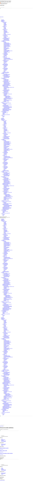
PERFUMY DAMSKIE (5, 75)
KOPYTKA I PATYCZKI (7, 45)
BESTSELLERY (3, 119)
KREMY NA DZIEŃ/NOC (8, 195)
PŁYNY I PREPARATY (6, 48)
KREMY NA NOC (7, 97)
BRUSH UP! (5, 61)
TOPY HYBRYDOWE (5, 64)
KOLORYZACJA (5, 103)
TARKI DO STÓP (6, 51)
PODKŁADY (5, 130)
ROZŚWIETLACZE (6, 32)
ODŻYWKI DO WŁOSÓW (6, 204)
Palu (3, 215)
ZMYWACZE (5, 53)
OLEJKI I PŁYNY (6, 80)
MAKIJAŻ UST (4, 133)
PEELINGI (5, 99)
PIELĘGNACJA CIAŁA (6, 181)
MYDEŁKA (5, 24)
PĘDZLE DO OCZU (6, 39)
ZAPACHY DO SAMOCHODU (6, 114)
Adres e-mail (1, 477)
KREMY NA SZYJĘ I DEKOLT (7, 197)
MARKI (2, 115)
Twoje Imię (1, 457)
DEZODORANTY (6, 86)
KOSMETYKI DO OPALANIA (6, 183)
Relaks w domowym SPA (3, 450)
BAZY (5, 125)
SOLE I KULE (5, 190)
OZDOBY (4, 155)
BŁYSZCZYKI (5, 35)
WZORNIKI (5, 52)
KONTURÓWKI (6, 134)
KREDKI (5, 28)
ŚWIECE (4, 113)
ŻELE (4, 124)
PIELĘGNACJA (3, 176)
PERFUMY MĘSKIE (5, 172)
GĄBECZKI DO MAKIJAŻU (6, 40)
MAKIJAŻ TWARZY (5, 29)
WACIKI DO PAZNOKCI (7, 150)
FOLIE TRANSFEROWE (7, 156)
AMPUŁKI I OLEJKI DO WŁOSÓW (7, 201)
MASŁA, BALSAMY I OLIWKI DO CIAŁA (9, 87)
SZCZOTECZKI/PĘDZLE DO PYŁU (8, 149)
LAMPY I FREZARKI (5, 162)
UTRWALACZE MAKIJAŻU (7, 34)
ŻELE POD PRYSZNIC (6, 84)
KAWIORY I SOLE (6, 79)
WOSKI (3, 212)
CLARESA (5, 55)
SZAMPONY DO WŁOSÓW (6, 108)
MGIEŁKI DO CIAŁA (6, 77)
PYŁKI (5, 158)
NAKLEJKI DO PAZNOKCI (7, 58)
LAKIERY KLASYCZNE (5, 170)
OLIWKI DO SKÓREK (6, 144)
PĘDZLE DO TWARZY (6, 138)
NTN (4, 161)
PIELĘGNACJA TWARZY (6, 92)
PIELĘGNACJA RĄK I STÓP (6, 90)
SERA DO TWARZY (6, 100)
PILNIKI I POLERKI (6, 47)
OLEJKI (5, 135)
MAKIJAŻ (2, 21)
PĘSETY (5, 145)
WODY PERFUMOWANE (7, 74)
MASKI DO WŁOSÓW (5, 105)
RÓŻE (4, 131)
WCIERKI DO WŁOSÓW (6, 209)
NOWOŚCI (2, 19)
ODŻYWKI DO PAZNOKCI (6, 72)
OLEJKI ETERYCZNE (5, 211)
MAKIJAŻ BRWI (5, 120)
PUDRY (5, 33)
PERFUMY (2, 73)
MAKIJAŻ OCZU (5, 26)
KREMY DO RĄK (6, 189)
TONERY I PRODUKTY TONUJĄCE (7, 207)
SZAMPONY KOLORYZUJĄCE (8, 203)
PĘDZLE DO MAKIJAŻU (6, 38)
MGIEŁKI (5, 193)
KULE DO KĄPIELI (6, 178)
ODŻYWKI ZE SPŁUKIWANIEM (8, 107)
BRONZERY (5, 30)
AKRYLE (5, 42)
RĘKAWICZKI (5, 147)
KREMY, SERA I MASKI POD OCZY (8, 98)
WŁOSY (2, 102)
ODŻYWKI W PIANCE (6, 206)
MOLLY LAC (5, 56)
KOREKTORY (5, 31)
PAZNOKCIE (2, 139)
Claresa (3, 116)
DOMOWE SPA (4, 78)
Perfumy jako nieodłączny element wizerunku (6, 453)
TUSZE (5, 127)
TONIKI (5, 101)
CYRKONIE (5, 57)
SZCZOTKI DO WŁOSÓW (6, 110)
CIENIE (5, 23)
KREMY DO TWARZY (6, 82)
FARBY (5, 104)
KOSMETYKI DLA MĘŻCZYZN (6, 179)
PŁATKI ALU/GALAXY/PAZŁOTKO (8, 59)
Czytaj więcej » (1, 449)
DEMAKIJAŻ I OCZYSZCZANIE (8, 192)
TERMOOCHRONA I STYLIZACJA (7, 109)
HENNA (5, 121)
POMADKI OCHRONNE (7, 136)
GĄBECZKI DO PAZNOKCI (7, 43)
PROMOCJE (2, 20)
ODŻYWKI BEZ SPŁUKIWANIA (8, 106)
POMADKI (5, 37)
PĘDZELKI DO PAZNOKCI (7, 46)
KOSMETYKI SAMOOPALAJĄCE (7, 85)
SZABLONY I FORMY (6, 148)
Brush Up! (4, 214)
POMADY (5, 25)
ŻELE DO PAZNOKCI (5, 68)
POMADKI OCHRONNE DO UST (8, 198)
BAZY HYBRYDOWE (5, 152)
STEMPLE (5, 49)
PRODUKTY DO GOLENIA (7, 83)
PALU (4, 71)
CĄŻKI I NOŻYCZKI (6, 141)
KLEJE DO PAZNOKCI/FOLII (7, 44)
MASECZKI (5, 94)
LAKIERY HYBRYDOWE (6, 60)
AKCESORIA (4, 41)
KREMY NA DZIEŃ (7, 96)
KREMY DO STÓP (6, 91)
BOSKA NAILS (6, 54)
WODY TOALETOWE (6, 173)
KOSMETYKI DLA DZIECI (6, 200)
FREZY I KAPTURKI (6, 142)
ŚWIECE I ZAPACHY (3, 111)
